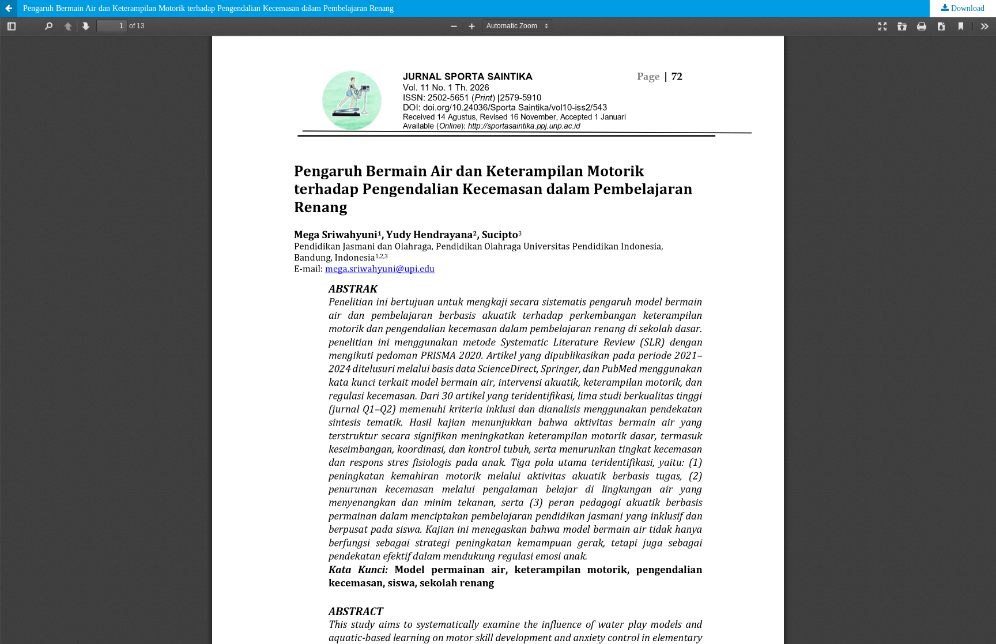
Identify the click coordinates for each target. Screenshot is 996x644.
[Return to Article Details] (8, 8)
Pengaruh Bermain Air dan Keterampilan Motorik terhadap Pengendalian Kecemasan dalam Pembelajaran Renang (208, 8)
